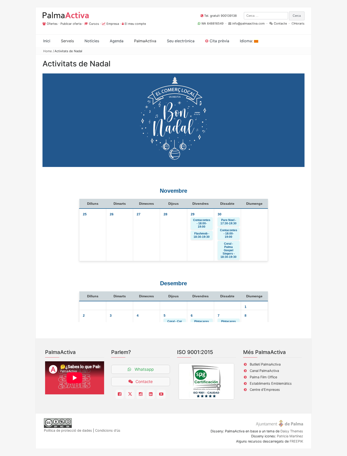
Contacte (280, 23)
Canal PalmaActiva (264, 371)
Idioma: (247, 40)
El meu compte (135, 24)
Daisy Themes (291, 431)
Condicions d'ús (107, 430)
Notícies (92, 40)
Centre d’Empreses (265, 390)
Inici (46, 40)
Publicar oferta (70, 24)
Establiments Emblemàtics (271, 383)
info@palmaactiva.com (248, 23)
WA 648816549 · (214, 23)
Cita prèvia (218, 40)
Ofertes (52, 24)
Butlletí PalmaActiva (265, 364)
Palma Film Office (263, 377)
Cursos (94, 24)
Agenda (116, 40)
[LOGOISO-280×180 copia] (206, 381)
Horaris (299, 23)
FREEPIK (296, 441)
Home (47, 51)
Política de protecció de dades (68, 430)
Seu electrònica (181, 40)
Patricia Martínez (290, 436)
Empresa (112, 24)
